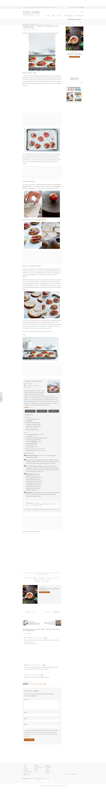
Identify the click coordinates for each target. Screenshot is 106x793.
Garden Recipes (36, 579)
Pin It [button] (54, 411)
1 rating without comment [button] (40, 683)
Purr (65, 785)
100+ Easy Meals (33, 24)
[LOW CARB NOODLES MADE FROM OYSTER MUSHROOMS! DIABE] (61, 770)
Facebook (48, 770)
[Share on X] (1, 399)
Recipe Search (79, 15)
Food (48, 15)
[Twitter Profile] (81, 7)
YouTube (47, 773)
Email (25, 718)
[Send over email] (1, 401)
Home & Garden (68, 15)
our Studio (26, 770)
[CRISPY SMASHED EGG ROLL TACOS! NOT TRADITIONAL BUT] (81, 766)
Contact (46, 7)
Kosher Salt (34, 441)
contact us (26, 773)
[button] (24, 407)
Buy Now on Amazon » (44, 592)
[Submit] (82, 12)
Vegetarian (48, 579)
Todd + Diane (35, 29)
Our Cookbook (34, 7)
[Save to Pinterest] (1, 395)
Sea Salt (30, 421)
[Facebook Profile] (78, 7)
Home (24, 7)
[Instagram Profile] (76, 7)
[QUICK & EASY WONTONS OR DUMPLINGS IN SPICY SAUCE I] (61, 766)
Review (42, 411)
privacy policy (27, 736)
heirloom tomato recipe (32, 531)
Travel (36, 770)
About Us (28, 7)
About (25, 767)
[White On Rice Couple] (31, 13)
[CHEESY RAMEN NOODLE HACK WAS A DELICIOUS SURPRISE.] (81, 770)
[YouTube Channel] (82, 7)
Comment (26, 699)
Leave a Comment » (45, 581)
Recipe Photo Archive (39, 767)
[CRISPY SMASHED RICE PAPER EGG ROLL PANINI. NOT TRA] (68, 766)
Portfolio (51, 7)
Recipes (27, 24)
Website (25, 724)
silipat (36, 457)
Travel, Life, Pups (57, 15)
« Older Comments (27, 633)
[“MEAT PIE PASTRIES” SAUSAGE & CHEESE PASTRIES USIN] (74, 766)
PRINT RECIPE (31, 411)
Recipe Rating (27, 695)
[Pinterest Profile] (79, 7)
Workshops (40, 7)
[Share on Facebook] (1, 397)
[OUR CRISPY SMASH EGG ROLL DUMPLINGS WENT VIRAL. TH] (74, 770)
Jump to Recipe (27, 29)
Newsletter (48, 767)
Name (25, 712)
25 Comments (37, 581)
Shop (55, 7)
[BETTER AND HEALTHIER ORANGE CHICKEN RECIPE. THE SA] (68, 770)
